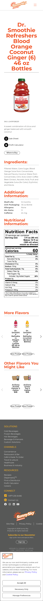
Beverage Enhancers (13, 439)
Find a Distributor (12, 480)
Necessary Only (21, 589)
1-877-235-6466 (15, 496)
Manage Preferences (22, 595)
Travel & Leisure (11, 460)
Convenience (10, 452)
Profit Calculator (11, 483)
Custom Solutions (12, 442)
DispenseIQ (10, 478)
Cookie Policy (12, 575)
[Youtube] (17, 504)
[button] (41, 337)
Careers (7, 486)
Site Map (10, 524)
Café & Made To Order (14, 457)
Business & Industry (13, 465)
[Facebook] (5, 504)
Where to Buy (12, 153)
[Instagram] (9, 504)
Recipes (7, 475)
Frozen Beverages (12, 434)
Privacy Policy (31, 572)
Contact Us (13, 500)
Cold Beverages (11, 431)
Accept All (21, 583)
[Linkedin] (13, 504)
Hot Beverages (11, 437)
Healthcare (9, 463)
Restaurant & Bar (11, 454)
